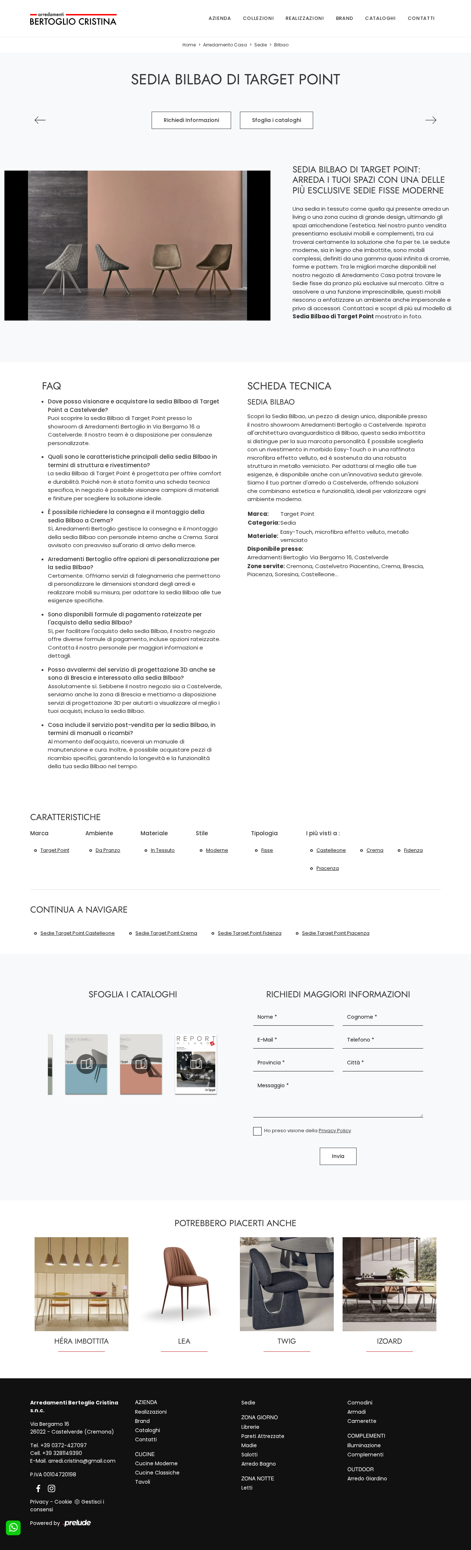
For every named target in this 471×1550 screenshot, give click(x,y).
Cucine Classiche (157, 1472)
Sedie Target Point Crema (166, 933)
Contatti (421, 18)
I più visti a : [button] (323, 833)
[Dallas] (430, 120)
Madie (249, 1445)
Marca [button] (39, 833)
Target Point (54, 850)
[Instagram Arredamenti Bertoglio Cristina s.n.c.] (49, 1488)
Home (189, 45)
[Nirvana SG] (40, 120)
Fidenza (413, 850)
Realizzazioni (305, 18)
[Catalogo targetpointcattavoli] (141, 1064)
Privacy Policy (335, 1130)
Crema (374, 850)
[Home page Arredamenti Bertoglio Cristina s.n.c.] (73, 18)
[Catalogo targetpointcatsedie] (86, 1064)
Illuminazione (364, 1445)
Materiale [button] (154, 833)
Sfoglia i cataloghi (276, 120)
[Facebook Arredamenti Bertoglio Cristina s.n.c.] (36, 1488)
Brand (344, 18)
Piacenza (327, 868)
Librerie (250, 1427)
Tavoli (142, 1482)
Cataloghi (380, 18)
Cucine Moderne (156, 1463)
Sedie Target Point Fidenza (249, 933)
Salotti (249, 1454)
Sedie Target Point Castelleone (77, 933)
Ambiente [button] (99, 833)
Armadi (356, 1412)
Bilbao (281, 45)
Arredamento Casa (225, 45)
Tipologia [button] (264, 833)
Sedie (260, 45)
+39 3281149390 (62, 1453)
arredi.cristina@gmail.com (82, 1461)
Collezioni (258, 18)
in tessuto (163, 850)
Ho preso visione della (307, 1130)
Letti (246, 1487)
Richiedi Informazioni (191, 120)
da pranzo (108, 850)
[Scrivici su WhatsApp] (13, 1528)
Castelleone (331, 850)
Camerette (361, 1421)
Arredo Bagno (258, 1463)
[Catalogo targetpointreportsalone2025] (196, 1064)
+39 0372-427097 (63, 1445)
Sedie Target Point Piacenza (335, 933)
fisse (267, 850)
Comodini (359, 1402)
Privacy (39, 1501)
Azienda (220, 18)
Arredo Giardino (367, 1478)
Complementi (365, 1454)
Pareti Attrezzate (262, 1436)
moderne (217, 850)
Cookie (63, 1501)
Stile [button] (202, 833)
